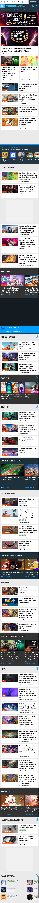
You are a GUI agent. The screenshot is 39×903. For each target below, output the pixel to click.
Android (8, 2)
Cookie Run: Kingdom (16, 10)
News (19, 2)
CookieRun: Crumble (11, 555)
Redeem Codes (28, 2)
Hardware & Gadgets (12, 820)
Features (5, 271)
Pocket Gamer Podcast (13, 636)
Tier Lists (6, 407)
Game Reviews (8, 493)
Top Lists (5, 582)
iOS (2, 2)
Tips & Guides (7, 791)
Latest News (7, 167)
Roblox (14, 2)
